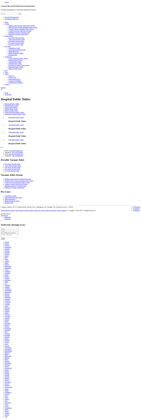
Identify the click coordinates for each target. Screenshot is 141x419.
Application (8, 57)
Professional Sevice (14, 79)
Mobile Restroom (13, 51)
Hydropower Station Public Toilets (18, 65)
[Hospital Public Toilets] (16, 117)
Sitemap (64, 210)
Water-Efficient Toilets (7, 210)
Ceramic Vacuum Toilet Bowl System (19, 31)
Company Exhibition (14, 81)
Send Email (4, 215)
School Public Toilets (14, 62)
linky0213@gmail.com (12, 17)
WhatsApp (7, 217)
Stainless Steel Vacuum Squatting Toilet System (22, 27)
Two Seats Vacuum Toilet (16, 38)
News (6, 72)
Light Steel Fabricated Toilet (17, 50)
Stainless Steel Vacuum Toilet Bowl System (21, 25)
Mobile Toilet (9, 36)
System (7, 24)
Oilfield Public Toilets (15, 63)
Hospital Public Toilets (15, 60)
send (3, 239)
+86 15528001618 (17, 156)
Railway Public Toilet (15, 69)
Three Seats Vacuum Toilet (16, 39)
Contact (7, 84)
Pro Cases (8, 46)
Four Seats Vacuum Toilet (16, 41)
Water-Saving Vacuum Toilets (24, 210)
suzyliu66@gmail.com (11, 19)
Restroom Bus (12, 55)
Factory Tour (12, 77)
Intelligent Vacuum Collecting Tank (19, 32)
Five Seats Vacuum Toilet (16, 43)
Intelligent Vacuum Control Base (18, 34)
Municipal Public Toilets (15, 67)
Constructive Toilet (14, 48)
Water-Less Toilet (39, 210)
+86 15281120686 (17, 152)
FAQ (6, 70)
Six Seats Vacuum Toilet (15, 44)
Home (6, 22)
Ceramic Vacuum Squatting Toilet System (21, 29)
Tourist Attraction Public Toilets (18, 58)
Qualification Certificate (15, 82)
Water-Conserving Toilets (53, 210)
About (6, 74)
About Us (11, 76)
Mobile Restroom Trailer (15, 53)
